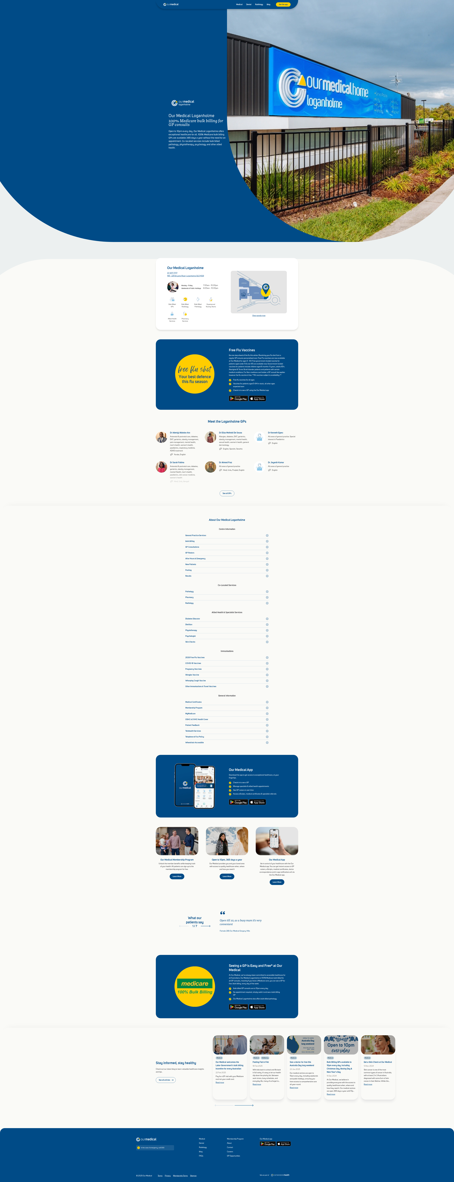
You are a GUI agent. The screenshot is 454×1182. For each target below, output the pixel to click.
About (229, 1143)
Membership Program (235, 1139)
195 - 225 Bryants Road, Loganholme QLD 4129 (185, 276)
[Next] (205, 926)
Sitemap (193, 1176)
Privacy (168, 1176)
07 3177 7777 (172, 273)
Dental (248, 4)
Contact (230, 1147)
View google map (258, 316)
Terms (160, 1176)
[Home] (146, 1139)
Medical (239, 4)
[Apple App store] (284, 1143)
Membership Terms (180, 1176)
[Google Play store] (268, 1143)
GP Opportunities (233, 1156)
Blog (268, 4)
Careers (230, 1152)
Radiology (259, 4)
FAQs (201, 1156)
